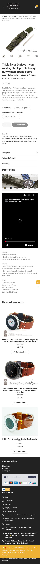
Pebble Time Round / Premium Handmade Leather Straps (20, 440)
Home (5, 16)
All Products (9, 500)
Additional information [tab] (9, 158)
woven (4, 143)
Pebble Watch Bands (25, 136)
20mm (8, 139)
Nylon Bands (12, 16)
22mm (13, 139)
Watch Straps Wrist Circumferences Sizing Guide (20, 515)
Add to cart (21, 125)
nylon (25, 139)
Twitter (6, 468)
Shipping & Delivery (11, 508)
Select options (21, 352)
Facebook (6, 466)
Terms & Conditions (11, 511)
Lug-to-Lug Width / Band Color (12, 112)
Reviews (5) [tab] (6, 163)
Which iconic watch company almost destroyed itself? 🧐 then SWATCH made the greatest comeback (21, 535)
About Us (8, 504)
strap (17, 141)
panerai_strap (32, 139)
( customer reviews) (18, 78)
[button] (35, 28)
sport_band (11, 141)
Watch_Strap (32, 141)
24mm (17, 139)
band (21, 139)
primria (4, 141)
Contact (7, 524)
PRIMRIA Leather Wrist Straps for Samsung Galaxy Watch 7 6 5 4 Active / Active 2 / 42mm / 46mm (20, 340)
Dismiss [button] (5, 555)
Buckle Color (6, 108)
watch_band (23, 141)
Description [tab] (6, 153)
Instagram (6, 471)
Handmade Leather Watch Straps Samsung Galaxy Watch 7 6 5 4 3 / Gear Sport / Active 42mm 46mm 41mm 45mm (20, 390)
